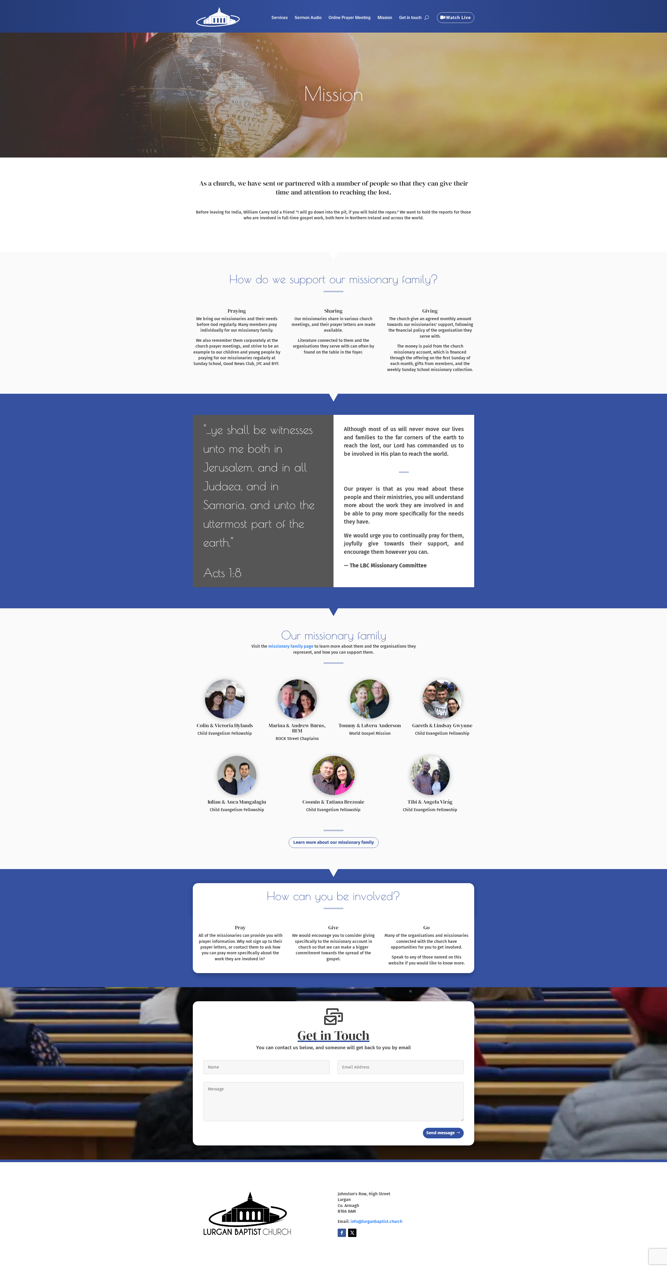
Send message (440, 1133)
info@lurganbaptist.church (376, 1221)
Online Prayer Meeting (349, 18)
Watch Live (458, 17)
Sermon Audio (308, 18)
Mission (385, 18)
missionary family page (290, 646)
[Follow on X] (352, 1233)
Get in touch (410, 18)
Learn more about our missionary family (333, 842)
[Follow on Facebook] (342, 1233)
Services (279, 18)
